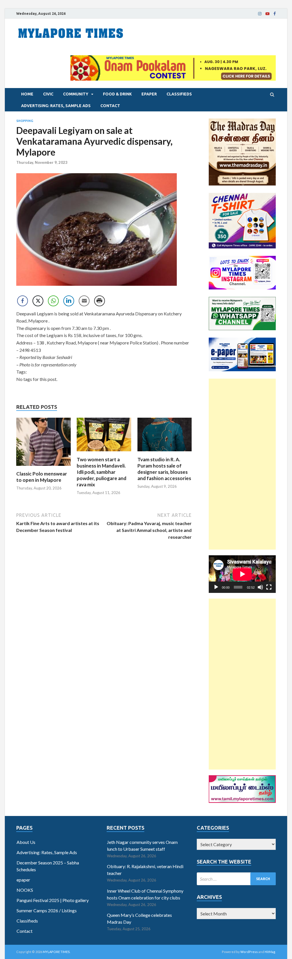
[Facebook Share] (22, 300)
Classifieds (179, 94)
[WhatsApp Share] (53, 300)
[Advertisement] (242, 464)
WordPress (249, 952)
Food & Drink (117, 94)
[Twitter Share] (38, 300)
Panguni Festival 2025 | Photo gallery (53, 900)
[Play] (216, 587)
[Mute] (260, 587)
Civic (48, 94)
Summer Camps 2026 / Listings (47, 910)
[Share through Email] (84, 300)
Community (75, 94)
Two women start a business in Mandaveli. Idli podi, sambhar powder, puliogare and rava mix (101, 471)
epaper (149, 94)
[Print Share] (99, 300)
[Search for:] (236, 878)
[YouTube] (267, 13)
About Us (26, 842)
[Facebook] (274, 13)
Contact (110, 105)
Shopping (24, 121)
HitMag (270, 952)
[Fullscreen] (269, 587)
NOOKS (25, 890)
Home (27, 94)
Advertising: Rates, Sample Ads (56, 105)
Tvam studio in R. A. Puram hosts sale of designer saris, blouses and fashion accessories (164, 468)
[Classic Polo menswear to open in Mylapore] (43, 467)
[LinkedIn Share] (68, 300)
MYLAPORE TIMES (56, 952)
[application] (242, 574)
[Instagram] (260, 13)
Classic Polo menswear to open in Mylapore (41, 477)
